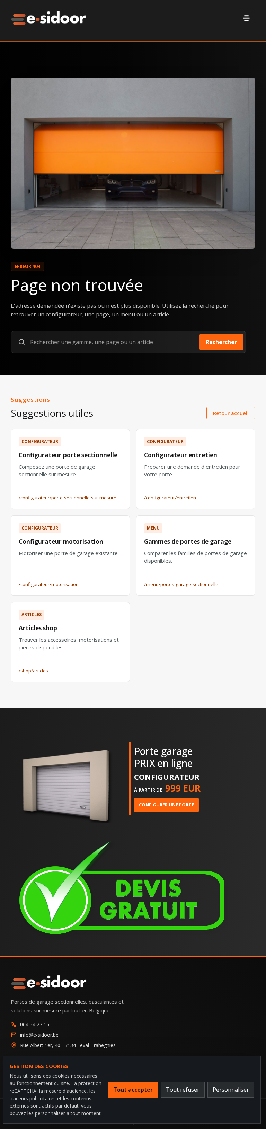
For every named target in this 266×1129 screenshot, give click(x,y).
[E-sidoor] (48, 18)
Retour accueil (231, 412)
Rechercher (221, 342)
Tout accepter (133, 1089)
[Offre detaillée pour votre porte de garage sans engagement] (133, 888)
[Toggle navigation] (246, 18)
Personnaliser (231, 1089)
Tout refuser (183, 1089)
